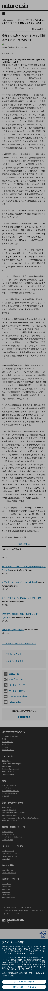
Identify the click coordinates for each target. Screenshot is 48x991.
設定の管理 (40, 973)
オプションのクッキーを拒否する (24, 987)
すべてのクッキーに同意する (24, 982)
